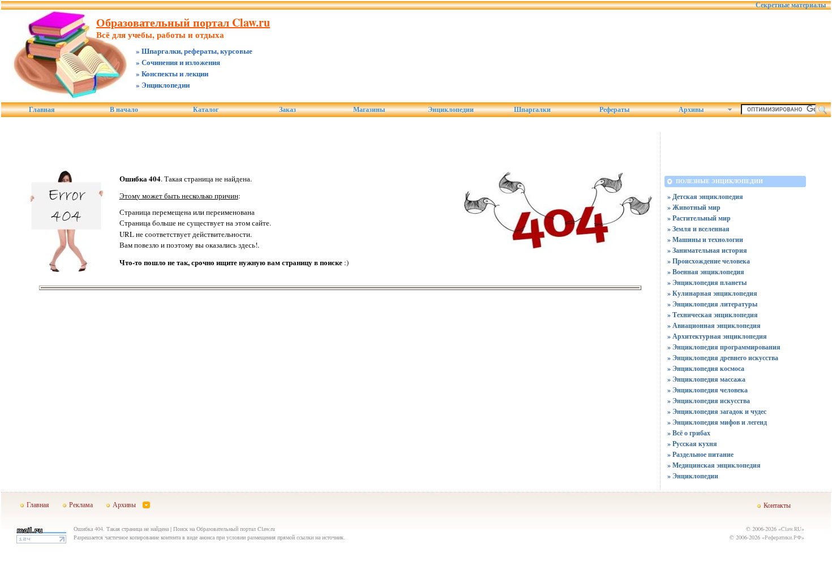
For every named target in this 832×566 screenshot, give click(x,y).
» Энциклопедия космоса (705, 368)
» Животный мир (694, 207)
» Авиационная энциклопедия (714, 325)
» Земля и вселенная (698, 229)
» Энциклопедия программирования (723, 347)
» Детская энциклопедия (705, 196)
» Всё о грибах (688, 433)
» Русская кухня (692, 443)
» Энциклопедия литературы (712, 304)
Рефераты (614, 110)
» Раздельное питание (700, 454)
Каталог (205, 110)
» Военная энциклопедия (705, 271)
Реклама (81, 504)
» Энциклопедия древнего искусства (722, 357)
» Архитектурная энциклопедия (717, 336)
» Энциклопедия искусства (708, 400)
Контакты (777, 504)
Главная (42, 110)
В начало (124, 110)
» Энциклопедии (692, 476)
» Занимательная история (707, 250)
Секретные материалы (790, 5)
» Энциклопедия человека (707, 390)
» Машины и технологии (705, 239)
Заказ (287, 110)
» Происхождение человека (708, 261)
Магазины (369, 110)
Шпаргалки (532, 110)
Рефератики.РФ (783, 537)
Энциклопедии (451, 110)
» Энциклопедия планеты (707, 282)
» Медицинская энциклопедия (714, 465)
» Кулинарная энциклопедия (712, 293)
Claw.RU (791, 529)
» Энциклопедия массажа (706, 379)
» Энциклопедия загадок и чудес (716, 411)
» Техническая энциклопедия (712, 314)
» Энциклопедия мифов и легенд (717, 422)
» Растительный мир (699, 218)
